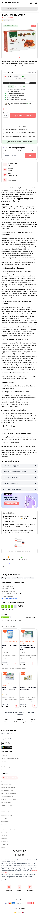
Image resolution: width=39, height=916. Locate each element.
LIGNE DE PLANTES (8, 18)
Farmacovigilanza (6, 802)
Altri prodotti (4, 844)
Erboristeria (4, 842)
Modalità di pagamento (7, 767)
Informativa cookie (6, 785)
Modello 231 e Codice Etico (8, 793)
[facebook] (16, 855)
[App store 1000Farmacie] (8, 743)
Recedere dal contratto (9, 778)
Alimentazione (5, 821)
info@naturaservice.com (9, 598)
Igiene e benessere (6, 815)
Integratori (5, 205)
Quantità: (5, 112)
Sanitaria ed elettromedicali (9, 830)
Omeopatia (4, 836)
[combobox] (19, 9)
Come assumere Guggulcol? (11, 477)
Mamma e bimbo (5, 827)
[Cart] (36, 2)
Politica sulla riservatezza (8, 788)
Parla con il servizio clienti (19, 551)
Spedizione (4, 770)
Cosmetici (4, 818)
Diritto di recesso (6, 782)
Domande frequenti (6, 764)
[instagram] (19, 855)
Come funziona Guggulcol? (11, 466)
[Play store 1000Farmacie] (8, 747)
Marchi (3, 847)
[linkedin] (23, 855)
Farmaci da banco (6, 833)
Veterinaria (4, 839)
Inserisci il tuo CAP (10, 156)
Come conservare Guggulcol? (12, 489)
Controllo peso (17, 578)
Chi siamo (4, 755)
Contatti (3, 761)
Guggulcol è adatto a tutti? (11, 483)
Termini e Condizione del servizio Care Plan (13, 808)
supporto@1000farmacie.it (8, 739)
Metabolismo (29, 578)
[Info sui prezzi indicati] (19, 76)
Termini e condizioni (6, 805)
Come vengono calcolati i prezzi (10, 758)
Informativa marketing (7, 791)
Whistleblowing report (7, 796)
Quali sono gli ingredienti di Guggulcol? (15, 472)
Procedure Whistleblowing (8, 799)
